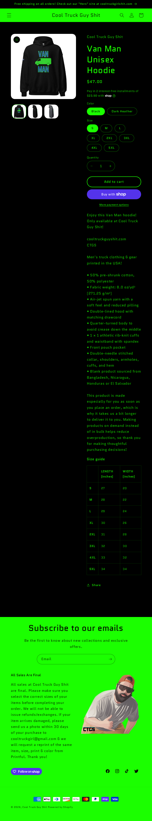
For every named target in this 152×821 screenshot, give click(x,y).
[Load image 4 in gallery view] (51, 112)
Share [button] (96, 585)
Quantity (93, 157)
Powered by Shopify (60, 807)
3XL (127, 138)
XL (93, 138)
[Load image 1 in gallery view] (19, 112)
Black (95, 111)
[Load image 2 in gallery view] (35, 112)
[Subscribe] (110, 659)
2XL (109, 138)
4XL (94, 148)
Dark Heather (122, 111)
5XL (111, 148)
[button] (9, 15)
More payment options (114, 205)
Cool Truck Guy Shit (34, 807)
